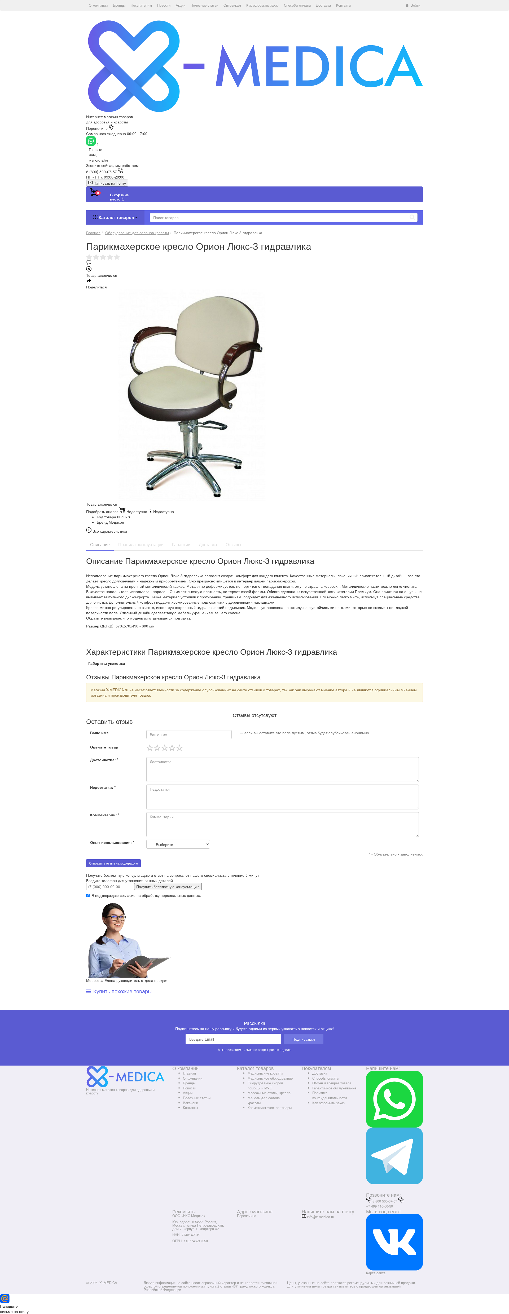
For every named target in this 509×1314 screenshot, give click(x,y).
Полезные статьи (196, 1097)
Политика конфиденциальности (329, 1095)
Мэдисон (116, 522)
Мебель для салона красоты (264, 1100)
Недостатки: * (103, 787)
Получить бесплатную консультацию (168, 886)
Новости (189, 1087)
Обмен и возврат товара (331, 1082)
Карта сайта (375, 1272)
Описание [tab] (100, 544)
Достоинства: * (104, 759)
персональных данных (180, 895)
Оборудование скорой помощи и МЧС (265, 1085)
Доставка (319, 1073)
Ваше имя (99, 732)
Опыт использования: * (112, 842)
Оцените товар (104, 747)
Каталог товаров (116, 217)
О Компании (192, 1078)
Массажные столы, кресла (269, 1092)
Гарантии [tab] (181, 544)
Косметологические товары (270, 1107)
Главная (189, 1073)
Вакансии (190, 1102)
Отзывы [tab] (233, 544)
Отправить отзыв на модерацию (113, 863)
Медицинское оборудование (270, 1078)
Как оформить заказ (328, 1102)
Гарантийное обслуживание (334, 1087)
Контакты (190, 1107)
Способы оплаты (325, 1078)
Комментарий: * (104, 814)
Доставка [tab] (208, 544)
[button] (98, 5)
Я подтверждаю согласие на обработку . (146, 895)
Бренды (189, 1082)
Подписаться (303, 1039)
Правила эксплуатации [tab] (141, 544)
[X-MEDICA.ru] (254, 65)
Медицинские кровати (265, 1073)
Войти (415, 5)
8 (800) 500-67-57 (101, 171)
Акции (187, 1092)
